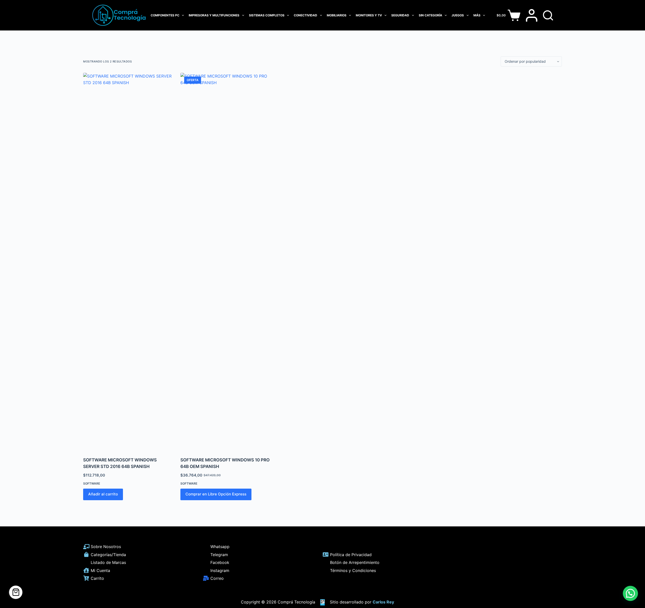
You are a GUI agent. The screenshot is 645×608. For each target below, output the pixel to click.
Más (476, 15)
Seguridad (400, 15)
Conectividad (305, 15)
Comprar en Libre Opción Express (215, 494)
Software (91, 483)
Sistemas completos (266, 15)
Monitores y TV (369, 15)
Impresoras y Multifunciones (214, 15)
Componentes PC (165, 15)
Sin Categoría (430, 15)
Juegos (458, 15)
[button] (630, 593)
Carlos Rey (383, 601)
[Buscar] (548, 15)
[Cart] (15, 592)
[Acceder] (531, 15)
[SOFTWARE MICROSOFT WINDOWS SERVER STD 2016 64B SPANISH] (128, 262)
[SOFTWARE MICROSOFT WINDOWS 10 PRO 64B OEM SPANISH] (225, 262)
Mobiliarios (336, 15)
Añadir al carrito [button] (103, 494)
